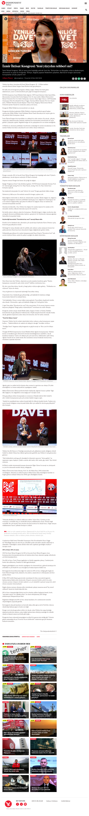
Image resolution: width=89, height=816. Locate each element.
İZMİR (38, 636)
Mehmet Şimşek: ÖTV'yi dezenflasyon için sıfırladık (41, 788)
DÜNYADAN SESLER (64, 8)
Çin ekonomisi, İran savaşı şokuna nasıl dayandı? (41, 659)
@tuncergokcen (18, 78)
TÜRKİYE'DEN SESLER (51, 8)
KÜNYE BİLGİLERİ (37, 801)
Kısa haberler (73, 98)
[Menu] (85, 3)
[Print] (84, 78)
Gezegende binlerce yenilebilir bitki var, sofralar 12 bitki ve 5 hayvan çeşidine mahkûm (77, 201)
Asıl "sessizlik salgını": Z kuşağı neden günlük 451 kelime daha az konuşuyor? (77, 160)
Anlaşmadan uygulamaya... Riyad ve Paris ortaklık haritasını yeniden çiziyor (77, 251)
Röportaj (15, 11)
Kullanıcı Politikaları (52, 801)
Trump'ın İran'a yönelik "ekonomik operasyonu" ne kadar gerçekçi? (43, 695)
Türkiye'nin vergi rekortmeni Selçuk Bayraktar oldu (14, 770)
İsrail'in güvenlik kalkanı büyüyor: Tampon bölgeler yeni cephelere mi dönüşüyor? (77, 242)
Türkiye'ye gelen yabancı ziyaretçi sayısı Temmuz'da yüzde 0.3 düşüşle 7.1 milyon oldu (43, 677)
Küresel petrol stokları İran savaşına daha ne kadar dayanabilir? (41, 732)
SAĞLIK (8, 11)
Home (4, 13)
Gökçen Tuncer (7, 78)
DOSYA (22, 11)
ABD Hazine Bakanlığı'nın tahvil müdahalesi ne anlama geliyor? (15, 696)
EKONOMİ (74, 8)
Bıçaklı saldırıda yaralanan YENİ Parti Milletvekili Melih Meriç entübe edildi (77, 107)
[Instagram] (25, 804)
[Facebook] (17, 804)
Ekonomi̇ (10, 13)
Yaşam (22, 8)
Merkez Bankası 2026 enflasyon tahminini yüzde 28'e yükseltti (43, 770)
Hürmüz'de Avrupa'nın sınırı (76, 218)
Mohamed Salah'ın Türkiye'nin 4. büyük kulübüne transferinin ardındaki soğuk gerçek (77, 179)
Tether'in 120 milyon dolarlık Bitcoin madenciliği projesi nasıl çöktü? (15, 659)
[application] (44, 39)
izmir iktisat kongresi (28, 636)
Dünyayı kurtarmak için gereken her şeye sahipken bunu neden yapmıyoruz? (77, 151)
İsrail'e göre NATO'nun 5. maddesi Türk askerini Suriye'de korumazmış (77, 229)
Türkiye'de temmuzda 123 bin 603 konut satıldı (15, 788)
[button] (44, 39)
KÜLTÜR (33, 8)
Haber (3, 8)
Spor (2, 11)
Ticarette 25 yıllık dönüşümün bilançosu (14, 752)
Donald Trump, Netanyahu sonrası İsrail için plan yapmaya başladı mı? (77, 170)
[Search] (86, 9)
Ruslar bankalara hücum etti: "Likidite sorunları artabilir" (42, 715)
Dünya (16, 8)
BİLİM (27, 8)
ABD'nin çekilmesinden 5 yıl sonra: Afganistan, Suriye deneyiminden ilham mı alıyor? (77, 273)
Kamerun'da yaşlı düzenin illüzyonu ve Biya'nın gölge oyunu (76, 192)
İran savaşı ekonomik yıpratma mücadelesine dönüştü (14, 733)
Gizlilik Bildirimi (65, 801)
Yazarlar (40, 8)
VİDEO (28, 11)
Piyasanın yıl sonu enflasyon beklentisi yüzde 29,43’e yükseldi (43, 752)
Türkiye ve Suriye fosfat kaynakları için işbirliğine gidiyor (15, 715)
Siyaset (9, 8)
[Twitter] (21, 804)
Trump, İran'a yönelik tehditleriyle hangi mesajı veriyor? (15, 678)
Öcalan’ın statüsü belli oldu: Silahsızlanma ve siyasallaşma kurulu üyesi (76, 142)
